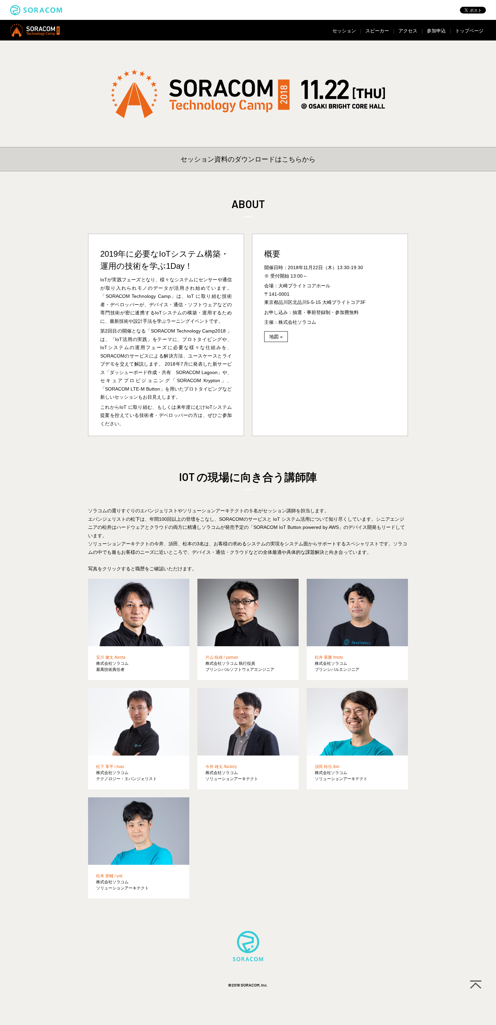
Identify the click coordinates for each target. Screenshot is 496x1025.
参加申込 (436, 30)
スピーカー (377, 30)
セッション (344, 30)
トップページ (469, 30)
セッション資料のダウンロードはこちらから (248, 159)
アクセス (407, 30)
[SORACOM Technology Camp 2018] (248, 93)
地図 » (276, 336)
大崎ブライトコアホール (304, 285)
